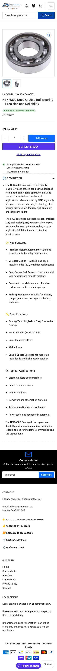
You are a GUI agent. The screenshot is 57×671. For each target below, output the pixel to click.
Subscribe (46, 474)
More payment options (29, 154)
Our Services (9, 579)
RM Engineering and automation (18, 94)
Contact (6, 588)
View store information (18, 171)
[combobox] (28, 15)
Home (5, 566)
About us (7, 575)
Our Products (9, 571)
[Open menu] (51, 5)
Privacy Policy (9, 583)
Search (48, 15)
